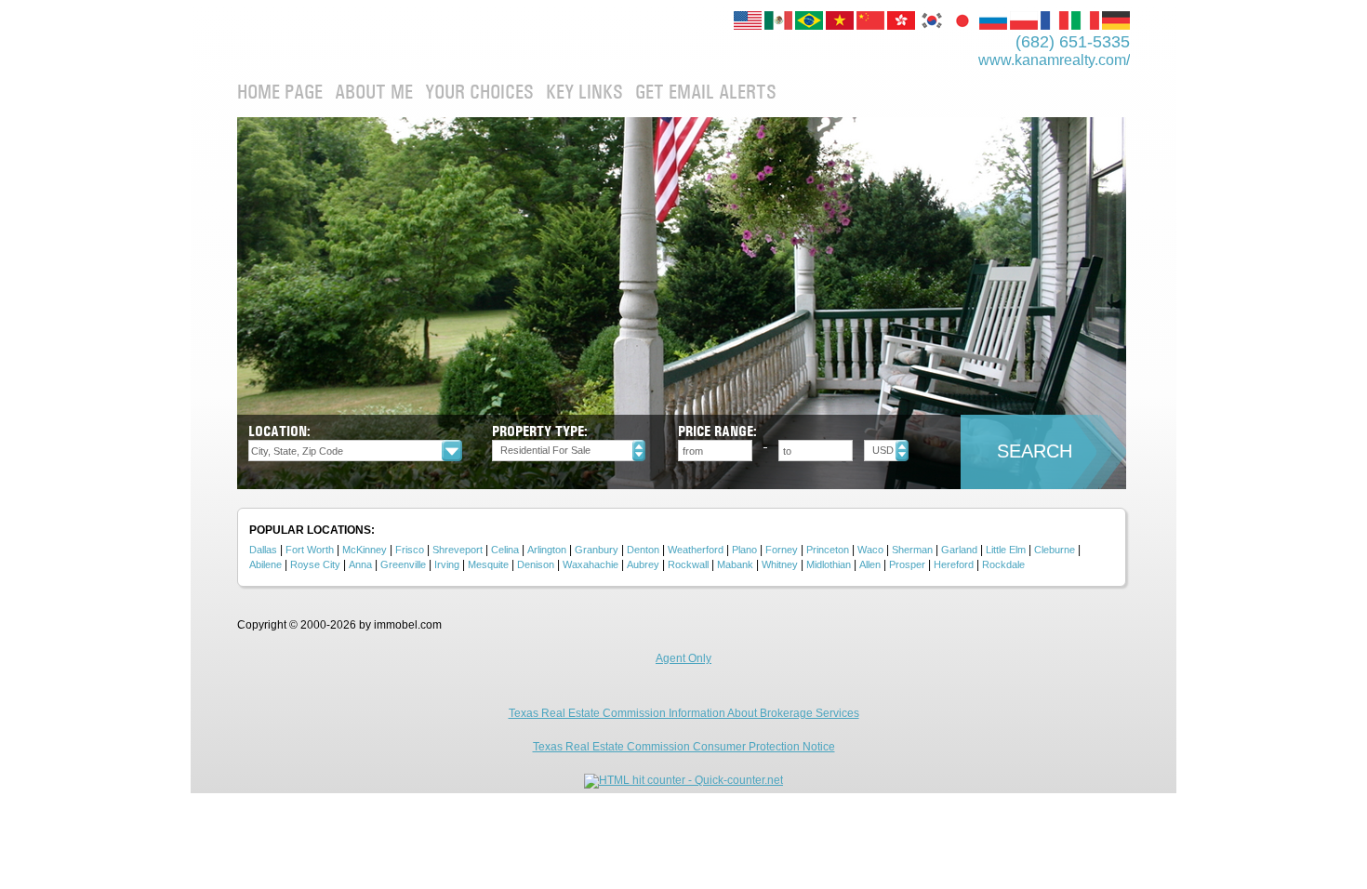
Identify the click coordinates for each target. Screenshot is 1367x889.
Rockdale (1003, 564)
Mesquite (488, 564)
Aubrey (643, 564)
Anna (360, 564)
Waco (870, 549)
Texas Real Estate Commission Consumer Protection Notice (684, 746)
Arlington (546, 549)
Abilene (265, 564)
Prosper (907, 564)
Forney (781, 549)
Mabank (735, 564)
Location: (279, 431)
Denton (643, 549)
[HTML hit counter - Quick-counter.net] (683, 780)
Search (1034, 451)
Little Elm (1006, 549)
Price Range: (717, 431)
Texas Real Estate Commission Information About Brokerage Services (684, 713)
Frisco (409, 549)
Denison (535, 564)
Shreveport (457, 549)
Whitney (780, 564)
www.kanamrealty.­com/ (1054, 60)
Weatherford (695, 549)
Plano (744, 549)
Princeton (827, 549)
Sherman (912, 549)
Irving (446, 564)
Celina (505, 549)
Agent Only (683, 658)
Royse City (315, 564)
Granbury (596, 549)
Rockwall (688, 564)
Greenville (403, 564)
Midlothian (828, 564)
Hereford (954, 564)
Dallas (263, 549)
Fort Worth (309, 549)
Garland (959, 549)
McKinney (364, 549)
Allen (870, 564)
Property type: (540, 431)
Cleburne (1054, 549)
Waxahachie (590, 564)
